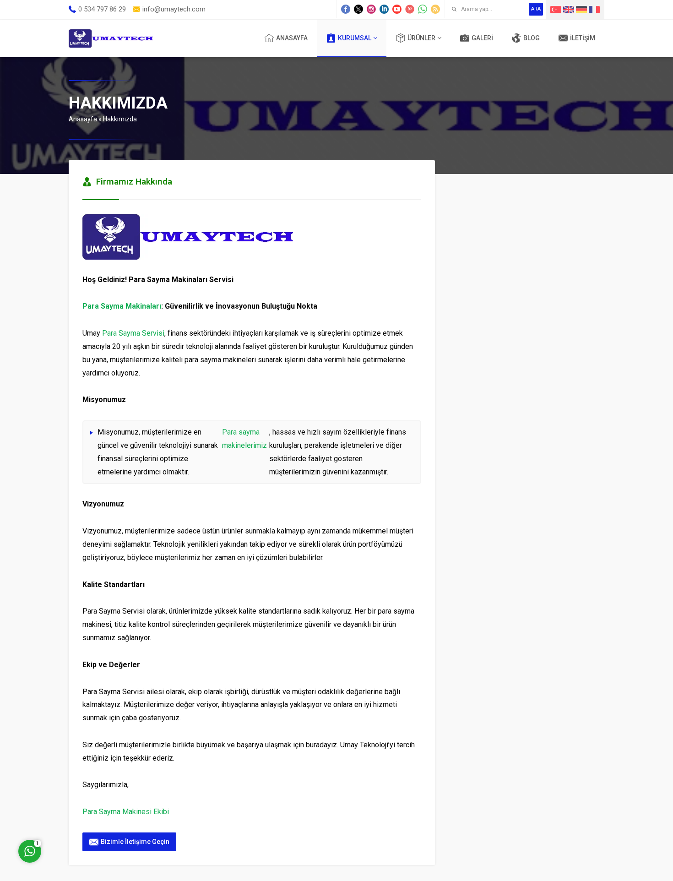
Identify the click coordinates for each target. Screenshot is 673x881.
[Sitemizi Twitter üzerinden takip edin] (358, 9)
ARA (536, 9)
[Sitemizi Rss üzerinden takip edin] (435, 9)
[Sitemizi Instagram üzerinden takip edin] (371, 9)
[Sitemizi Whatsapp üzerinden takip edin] (422, 9)
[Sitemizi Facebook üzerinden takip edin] (345, 9)
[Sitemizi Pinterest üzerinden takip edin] (409, 9)
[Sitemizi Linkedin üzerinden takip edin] (384, 9)
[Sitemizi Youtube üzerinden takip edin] (397, 9)
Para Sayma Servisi (133, 333)
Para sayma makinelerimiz (244, 439)
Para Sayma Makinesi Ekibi (125, 811)
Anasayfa (83, 119)
